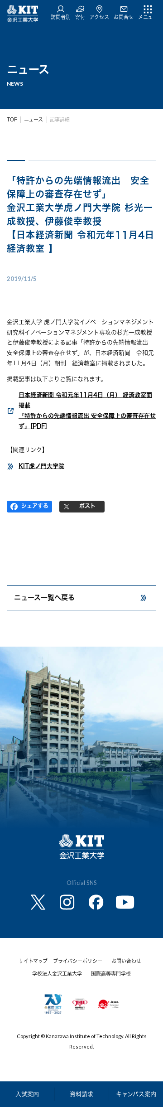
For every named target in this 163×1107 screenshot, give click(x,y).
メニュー (148, 17)
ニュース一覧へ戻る (44, 597)
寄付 (80, 17)
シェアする (34, 505)
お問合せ (124, 17)
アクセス (99, 17)
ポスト (87, 505)
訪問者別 (61, 17)
